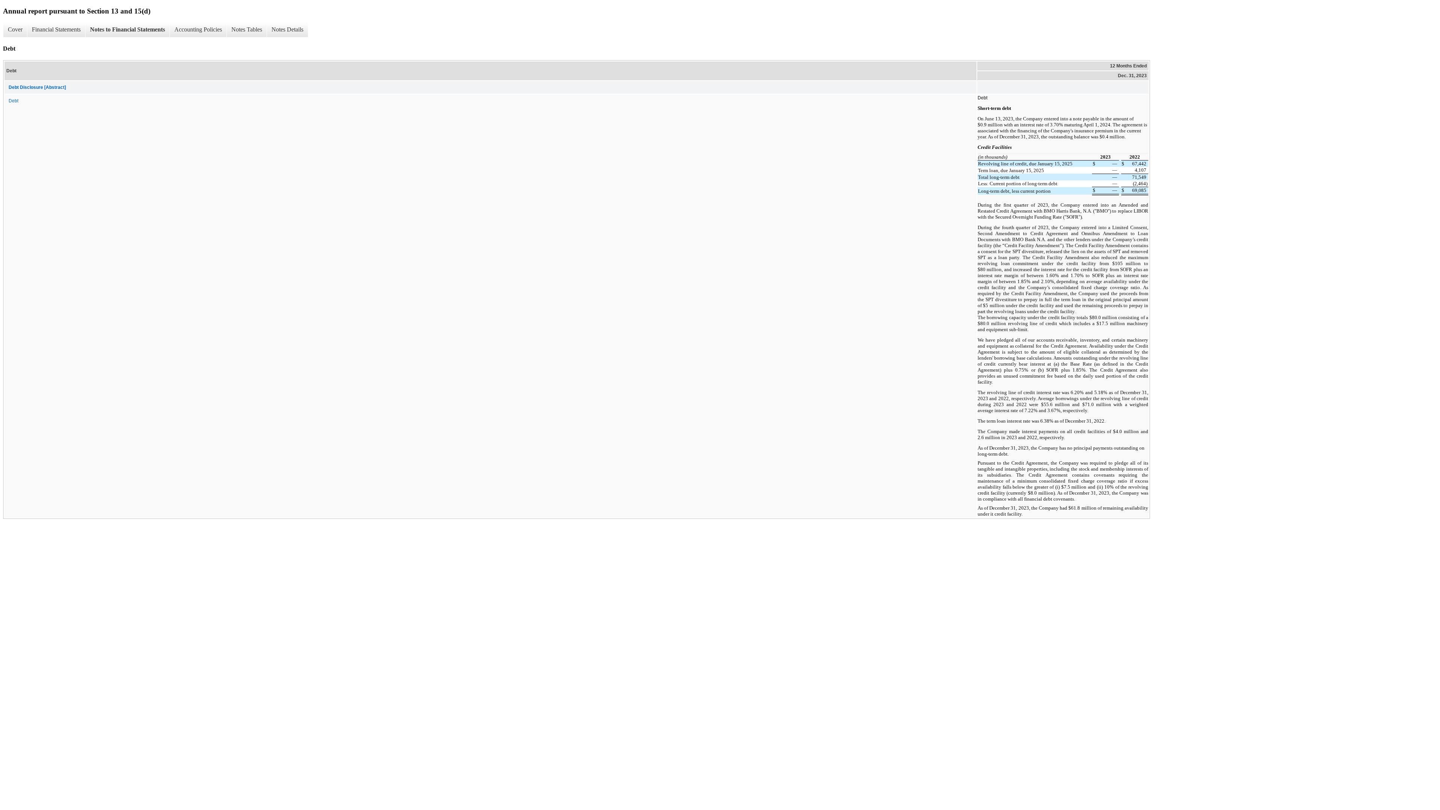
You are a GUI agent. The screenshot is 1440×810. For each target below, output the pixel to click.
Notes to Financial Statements (127, 29)
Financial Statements (56, 29)
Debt (13, 101)
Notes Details (287, 29)
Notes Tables (246, 29)
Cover (15, 29)
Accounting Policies (198, 29)
